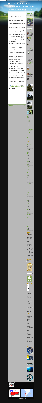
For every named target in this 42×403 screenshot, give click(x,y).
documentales (28, 169)
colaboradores (17, 86)
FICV (27, 174)
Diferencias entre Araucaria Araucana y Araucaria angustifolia (31, 63)
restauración (28, 212)
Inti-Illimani (28, 192)
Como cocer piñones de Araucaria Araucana (31, 32)
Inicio (17, 105)
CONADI (27, 163)
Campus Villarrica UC (29, 153)
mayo (28, 125)
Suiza (27, 217)
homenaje (20, 86)
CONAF (27, 164)
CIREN (27, 158)
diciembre (29, 119)
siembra (27, 215)
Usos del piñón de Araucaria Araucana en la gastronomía (29, 58)
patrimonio (28, 205)
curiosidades (28, 166)
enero (28, 128)
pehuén (27, 206)
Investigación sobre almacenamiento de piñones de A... (30, 132)
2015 (27, 137)
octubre (28, 121)
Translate (31, 29)
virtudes (27, 229)
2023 (27, 116)
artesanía (27, 147)
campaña (27, 152)
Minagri (27, 197)
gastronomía (28, 180)
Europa (27, 172)
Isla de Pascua (28, 194)
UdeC (27, 223)
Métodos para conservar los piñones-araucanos (31, 78)
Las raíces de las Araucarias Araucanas (30, 43)
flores (27, 175)
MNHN (27, 198)
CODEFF (27, 160)
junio (28, 124)
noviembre (29, 120)
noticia (27, 200)
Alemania (27, 143)
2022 (27, 117)
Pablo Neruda (28, 203)
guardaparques (28, 184)
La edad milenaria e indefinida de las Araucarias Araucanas (31, 53)
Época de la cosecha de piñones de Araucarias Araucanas (30, 48)
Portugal (27, 208)
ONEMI (27, 201)
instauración (28, 191)
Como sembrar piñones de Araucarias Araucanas (30, 38)
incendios (27, 187)
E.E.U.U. (27, 170)
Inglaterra (27, 189)
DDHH (27, 167)
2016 (27, 136)
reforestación (28, 209)
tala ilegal (27, 218)
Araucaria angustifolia (29, 144)
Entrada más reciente (12, 105)
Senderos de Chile (28, 214)
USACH (27, 226)
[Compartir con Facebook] (22, 85)
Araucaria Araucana (13, 86)
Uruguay (27, 225)
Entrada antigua (23, 105)
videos (27, 228)
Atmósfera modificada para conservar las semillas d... (30, 130)
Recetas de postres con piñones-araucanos (31, 73)
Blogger (25, 398)
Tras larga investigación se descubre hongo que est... (30, 129)
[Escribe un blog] (21, 85)
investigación (22, 86)
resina (27, 211)
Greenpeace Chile (28, 183)
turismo (27, 220)
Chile (15, 86)
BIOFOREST (28, 149)
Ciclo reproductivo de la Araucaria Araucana (31, 68)
